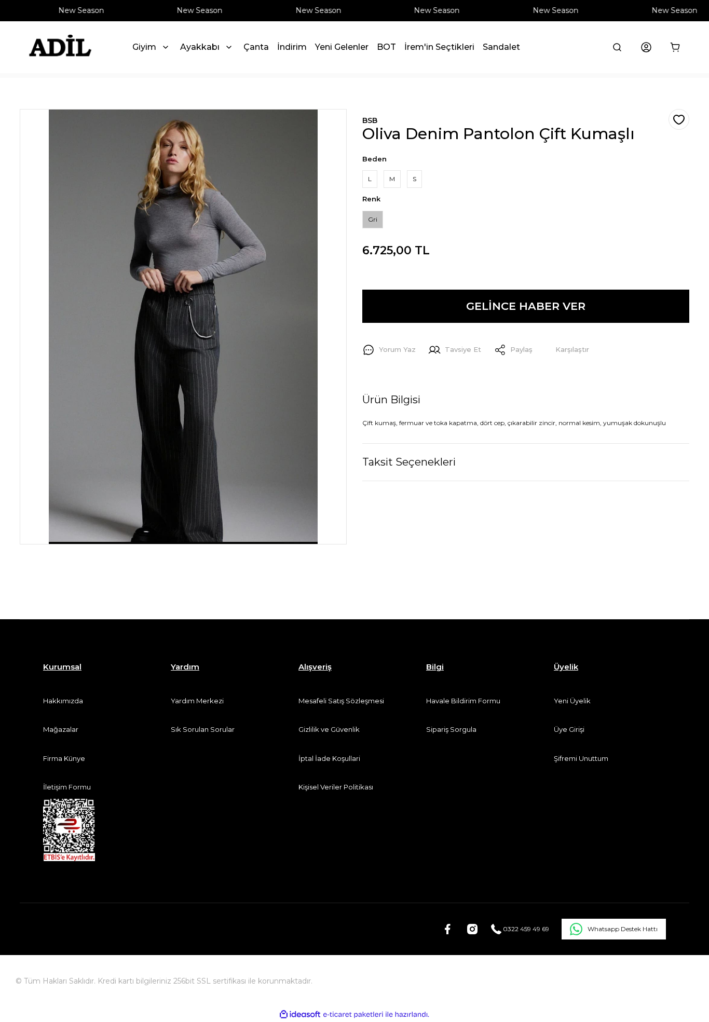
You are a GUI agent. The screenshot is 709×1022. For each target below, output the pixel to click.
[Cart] (675, 47)
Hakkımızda (63, 701)
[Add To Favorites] (679, 119)
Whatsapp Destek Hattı (623, 929)
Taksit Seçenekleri (409, 462)
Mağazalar (60, 729)
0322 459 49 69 (525, 929)
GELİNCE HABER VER (525, 305)
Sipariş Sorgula (451, 729)
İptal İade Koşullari (329, 758)
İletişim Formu (67, 787)
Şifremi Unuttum (581, 758)
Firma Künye (64, 758)
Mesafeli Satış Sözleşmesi (341, 701)
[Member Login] (646, 47)
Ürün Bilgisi (391, 399)
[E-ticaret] (353, 1014)
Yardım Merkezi (197, 701)
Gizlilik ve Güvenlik (329, 729)
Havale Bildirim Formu (463, 701)
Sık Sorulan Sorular (203, 729)
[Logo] (60, 47)
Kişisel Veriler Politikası (335, 787)
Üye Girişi (569, 729)
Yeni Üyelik (572, 701)
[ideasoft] (300, 1014)
